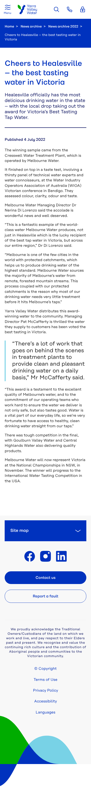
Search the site (56, 9)
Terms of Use (45, 680)
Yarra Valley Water (27, 9)
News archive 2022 (63, 26)
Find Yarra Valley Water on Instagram (45, 556)
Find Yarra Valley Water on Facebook (29, 556)
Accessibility (45, 701)
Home (9, 26)
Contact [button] (69, 9)
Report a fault (45, 596)
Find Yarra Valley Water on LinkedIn (61, 556)
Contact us (45, 578)
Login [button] (82, 9)
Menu (7, 13)
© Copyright (45, 669)
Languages (45, 712)
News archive (31, 26)
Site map (19, 530)
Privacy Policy (45, 690)
